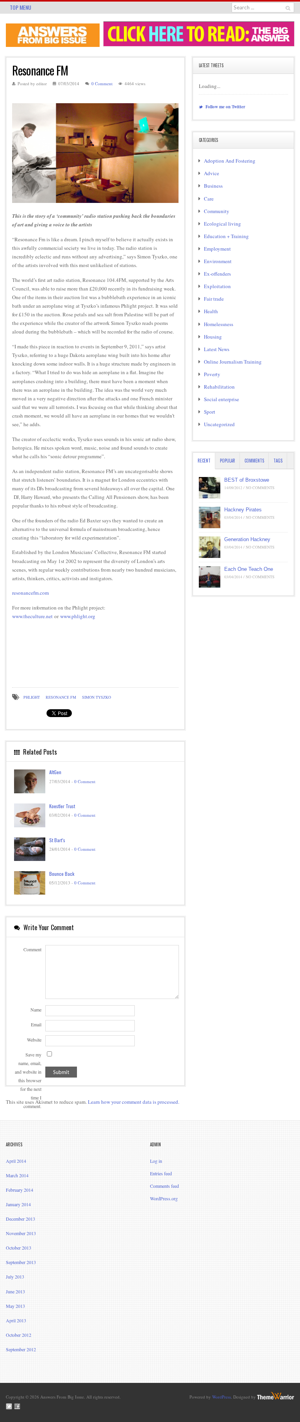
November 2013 (21, 1233)
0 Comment (101, 83)
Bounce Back (61, 873)
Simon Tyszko (96, 697)
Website (34, 1039)
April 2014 (16, 1161)
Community (216, 211)
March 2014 (17, 1175)
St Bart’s (57, 840)
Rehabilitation (219, 386)
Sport (209, 411)
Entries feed (161, 1173)
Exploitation (217, 286)
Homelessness (218, 324)
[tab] (204, 461)
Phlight (31, 697)
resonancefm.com (30, 592)
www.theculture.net (32, 616)
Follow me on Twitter (224, 107)
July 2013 (15, 1276)
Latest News (216, 349)
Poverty (212, 374)
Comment (32, 949)
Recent (204, 460)
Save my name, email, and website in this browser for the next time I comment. (28, 1080)
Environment (218, 261)
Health (211, 311)
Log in (156, 1161)
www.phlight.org (77, 616)
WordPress (221, 1397)
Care (209, 198)
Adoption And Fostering (229, 160)
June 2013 (15, 1291)
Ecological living (222, 223)
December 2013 (20, 1219)
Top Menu (20, 7)
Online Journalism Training (233, 361)
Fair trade (214, 298)
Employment (217, 248)
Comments (254, 460)
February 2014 (19, 1190)
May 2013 (15, 1306)
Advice (211, 173)
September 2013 (21, 1262)
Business (213, 185)
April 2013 (16, 1320)
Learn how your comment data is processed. (133, 1101)
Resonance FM (61, 697)
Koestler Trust (62, 806)
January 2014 (18, 1204)
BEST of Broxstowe (246, 480)
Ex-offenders (217, 273)
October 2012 (18, 1335)
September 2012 (21, 1349)
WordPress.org (164, 1198)
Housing (213, 336)
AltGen (55, 772)
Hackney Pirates (243, 510)
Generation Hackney (247, 539)
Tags (277, 460)
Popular (227, 460)
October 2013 (18, 1247)
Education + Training (226, 236)
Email (36, 1024)
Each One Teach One (248, 569)
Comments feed (164, 1186)
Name (35, 1009)
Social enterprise (221, 399)
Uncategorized (219, 424)
